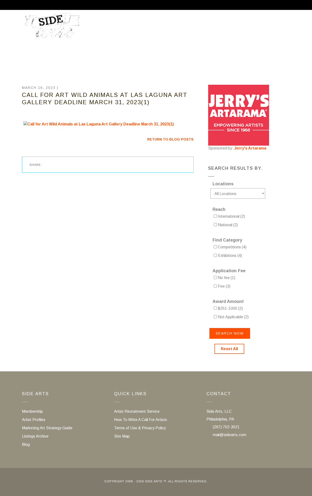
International (231, 216)
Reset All (229, 349)
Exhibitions (229, 255)
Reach (219, 209)
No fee (226, 278)
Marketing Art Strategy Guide (47, 428)
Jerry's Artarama (250, 148)
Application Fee (229, 270)
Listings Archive (35, 436)
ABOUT (109, 27)
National (227, 225)
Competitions (231, 247)
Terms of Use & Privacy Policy (140, 428)
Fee (223, 286)
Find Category (227, 240)
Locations (223, 183)
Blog (26, 444)
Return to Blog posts (170, 139)
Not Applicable (233, 317)
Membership (193, 27)
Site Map (122, 436)
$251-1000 (230, 308)
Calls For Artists (148, 27)
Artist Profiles (33, 420)
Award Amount (228, 301)
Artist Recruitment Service (253, 27)
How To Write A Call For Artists (140, 420)
